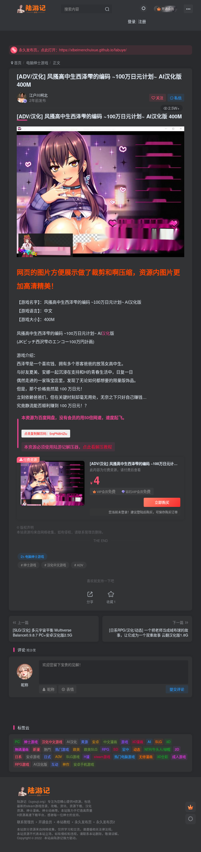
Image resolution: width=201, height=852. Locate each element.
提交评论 (177, 689)
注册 (142, 21)
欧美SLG (90, 749)
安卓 (95, 741)
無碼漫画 (22, 749)
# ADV (78, 565)
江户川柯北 (38, 95)
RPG (105, 749)
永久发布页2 (105, 821)
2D (177, 749)
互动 (54, 764)
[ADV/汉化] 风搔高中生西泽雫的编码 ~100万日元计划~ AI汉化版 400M (99, 80)
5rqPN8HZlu (45, 433)
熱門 (47, 749)
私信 (178, 97)
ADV (58, 756)
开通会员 (167, 9)
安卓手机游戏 (84, 764)
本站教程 (63, 821)
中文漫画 (110, 741)
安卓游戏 (33, 756)
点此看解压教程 (97, 447)
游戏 (124, 741)
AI (149, 741)
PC (17, 741)
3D (168, 741)
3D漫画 (137, 741)
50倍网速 (93, 417)
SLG (158, 741)
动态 (136, 749)
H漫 (87, 756)
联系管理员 (25, 821)
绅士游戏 (31, 741)
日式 (47, 756)
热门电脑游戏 (124, 756)
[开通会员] (190, 807)
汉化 (106, 333)
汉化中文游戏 (52, 741)
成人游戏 (179, 756)
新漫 (36, 749)
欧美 (76, 749)
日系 (18, 756)
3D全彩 (162, 756)
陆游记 (58, 838)
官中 (125, 749)
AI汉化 (72, 741)
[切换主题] (190, 819)
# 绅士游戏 (28, 565)
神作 (66, 764)
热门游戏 (62, 749)
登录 (132, 21)
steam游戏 (102, 756)
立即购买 (162, 502)
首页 (17, 62)
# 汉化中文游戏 (55, 565)
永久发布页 (83, 821)
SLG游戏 (73, 756)
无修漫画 (146, 756)
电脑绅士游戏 (37, 62)
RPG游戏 (22, 764)
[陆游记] (31, 8)
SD (115, 749)
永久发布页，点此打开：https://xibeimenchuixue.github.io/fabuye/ (73, 49)
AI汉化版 (40, 764)
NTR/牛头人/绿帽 (157, 749)
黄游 (84, 741)
